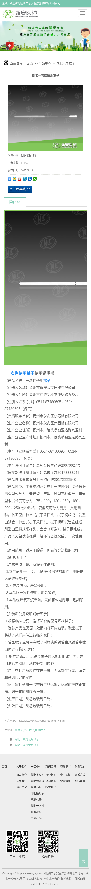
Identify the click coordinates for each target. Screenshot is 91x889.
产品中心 (45, 63)
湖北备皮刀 (37, 775)
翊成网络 (79, 878)
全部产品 (36, 818)
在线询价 (20, 189)
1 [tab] (39, 44)
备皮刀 (15, 878)
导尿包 (24, 878)
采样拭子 (29, 730)
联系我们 (21, 781)
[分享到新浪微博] (20, 179)
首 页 (29, 63)
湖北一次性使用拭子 (27, 739)
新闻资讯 (51, 766)
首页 (4, 766)
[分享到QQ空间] (15, 179)
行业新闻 (51, 775)
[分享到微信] (35, 179)
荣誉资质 (65, 781)
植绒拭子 (40, 730)
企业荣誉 (65, 775)
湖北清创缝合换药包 (37, 784)
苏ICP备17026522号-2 (44, 884)
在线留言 (80, 781)
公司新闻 (51, 781)
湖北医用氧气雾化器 (37, 796)
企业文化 (21, 787)
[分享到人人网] (30, 179)
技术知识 (51, 787)
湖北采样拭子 (65, 63)
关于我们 (21, 766)
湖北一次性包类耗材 (37, 809)
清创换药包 (35, 878)
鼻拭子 (19, 730)
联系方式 (80, 775)
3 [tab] (52, 44)
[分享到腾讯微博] (25, 179)
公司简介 (21, 775)
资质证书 (65, 766)
